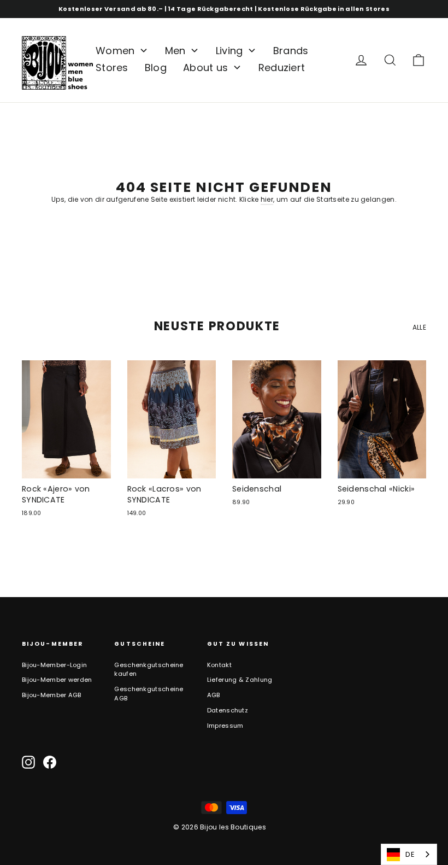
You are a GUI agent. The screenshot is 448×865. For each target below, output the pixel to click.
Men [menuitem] (175, 50)
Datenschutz (227, 710)
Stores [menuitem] (112, 67)
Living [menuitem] (229, 50)
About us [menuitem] (205, 67)
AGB (213, 695)
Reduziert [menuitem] (281, 67)
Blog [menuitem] (156, 67)
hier (267, 199)
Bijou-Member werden (57, 679)
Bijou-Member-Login (54, 665)
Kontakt (219, 665)
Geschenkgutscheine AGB (148, 694)
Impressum (225, 725)
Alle (419, 327)
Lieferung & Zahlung (240, 679)
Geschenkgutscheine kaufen (148, 670)
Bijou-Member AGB (51, 695)
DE (410, 854)
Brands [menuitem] (291, 50)
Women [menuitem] (115, 50)
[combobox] (409, 854)
